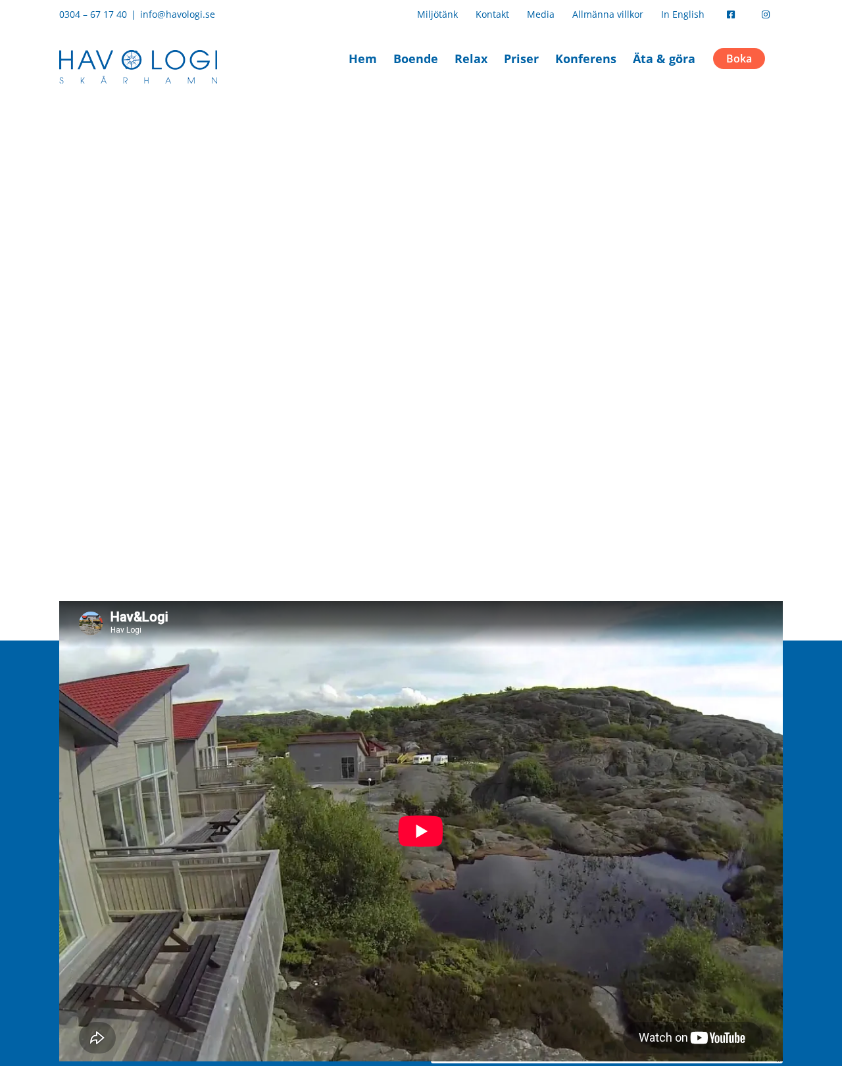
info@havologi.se (177, 14)
